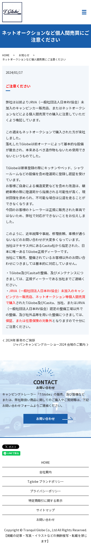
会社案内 (45, 472)
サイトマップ (45, 510)
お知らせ (24, 55)
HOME (5, 55)
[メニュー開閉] (84, 12)
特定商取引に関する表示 (45, 500)
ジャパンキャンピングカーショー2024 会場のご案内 (49, 344)
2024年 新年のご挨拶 (20, 340)
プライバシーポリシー (45, 491)
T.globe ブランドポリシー (45, 481)
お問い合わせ (45, 418)
